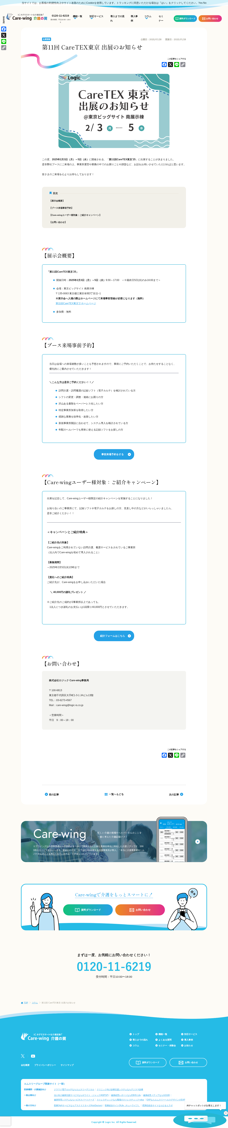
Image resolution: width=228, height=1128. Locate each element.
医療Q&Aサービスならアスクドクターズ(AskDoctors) (78, 1105)
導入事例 (188, 1039)
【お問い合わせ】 (58, 222)
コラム (35, 1003)
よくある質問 (165, 1039)
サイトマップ (67, 1065)
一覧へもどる (116, 794)
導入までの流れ (140, 1039)
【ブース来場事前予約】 (61, 208)
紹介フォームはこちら (112, 636)
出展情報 (46, 39)
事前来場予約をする (112, 454)
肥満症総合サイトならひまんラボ (157, 1105)
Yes (200, 3)
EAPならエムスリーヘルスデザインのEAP (166, 1100)
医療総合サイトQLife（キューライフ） (122, 1105)
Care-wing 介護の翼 (26, 17)
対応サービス (190, 1034)
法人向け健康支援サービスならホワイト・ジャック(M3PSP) (81, 1095)
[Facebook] (164, 65)
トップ (136, 1034)
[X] (170, 65)
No (204, 3)
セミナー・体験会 (167, 1045)
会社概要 (25, 1065)
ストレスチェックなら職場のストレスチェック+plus (120, 1100)
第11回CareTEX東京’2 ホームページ (76, 303)
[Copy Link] (183, 65)
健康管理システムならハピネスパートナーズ (74, 1100)
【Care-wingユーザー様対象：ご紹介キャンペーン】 (75, 215)
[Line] (177, 65)
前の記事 (54, 794)
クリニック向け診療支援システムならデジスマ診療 (120, 1089)
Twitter (23, 1056)
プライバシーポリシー (45, 1065)
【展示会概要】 (57, 201)
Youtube (33, 1056)
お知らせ (188, 1045)
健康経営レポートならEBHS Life (126, 1095)
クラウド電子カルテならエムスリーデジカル (74, 1089)
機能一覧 (163, 1034)
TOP (26, 1003)
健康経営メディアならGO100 (156, 1095)
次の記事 (174, 794)
